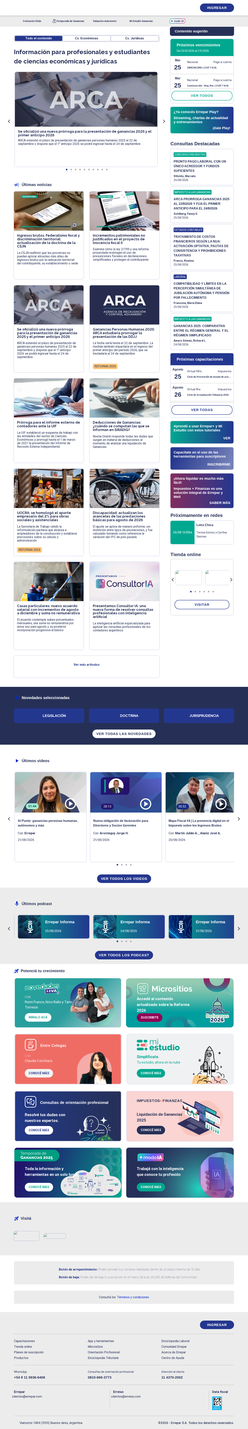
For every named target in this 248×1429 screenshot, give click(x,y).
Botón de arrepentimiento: (78, 1269)
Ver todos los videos (124, 879)
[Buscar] (65, 7)
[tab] (191, 591)
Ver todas (202, 410)
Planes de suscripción (29, 1352)
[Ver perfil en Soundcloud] (59, 1403)
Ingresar (217, 8)
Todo (38, 38)
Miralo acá (38, 1017)
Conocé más (39, 1073)
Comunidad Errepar (174, 1347)
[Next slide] (231, 580)
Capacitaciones (24, 1341)
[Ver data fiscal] (223, 1403)
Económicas (86, 38)
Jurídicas (134, 38)
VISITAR (202, 605)
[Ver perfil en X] (25, 1403)
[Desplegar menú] (16, 8)
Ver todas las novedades (124, 734)
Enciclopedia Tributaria (103, 1358)
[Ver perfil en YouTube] (42, 1403)
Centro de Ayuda (172, 1358)
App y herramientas (101, 1341)
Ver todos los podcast (124, 955)
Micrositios (95, 1347)
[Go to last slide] (173, 580)
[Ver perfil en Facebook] (17, 1403)
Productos (21, 1358)
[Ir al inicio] (29, 1325)
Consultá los (124, 1297)
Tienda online (23, 1347)
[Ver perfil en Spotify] (67, 1403)
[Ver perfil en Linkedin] (34, 1403)
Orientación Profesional (104, 1352)
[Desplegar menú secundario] (182, 7)
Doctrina (129, 716)
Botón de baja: (69, 1277)
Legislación (54, 716)
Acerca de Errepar (173, 1352)
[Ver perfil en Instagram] (50, 1403)
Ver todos (202, 96)
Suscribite (149, 1017)
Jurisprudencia (204, 716)
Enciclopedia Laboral (175, 1341)
